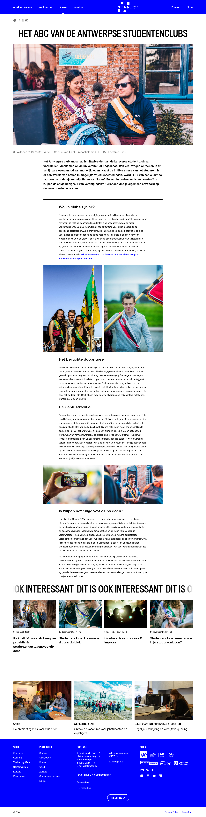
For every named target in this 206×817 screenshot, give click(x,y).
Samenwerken (20, 766)
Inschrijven (118, 797)
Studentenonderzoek (49, 776)
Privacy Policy (172, 812)
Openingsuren (116, 761)
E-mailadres (83, 782)
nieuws (63, 6)
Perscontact (19, 776)
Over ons (17, 757)
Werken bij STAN (21, 762)
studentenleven (22, 6)
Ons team (18, 753)
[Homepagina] (127, 7)
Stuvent (43, 771)
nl (188, 6)
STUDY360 (45, 757)
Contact (17, 771)
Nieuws (24, 20)
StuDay (43, 753)
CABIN (42, 766)
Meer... (42, 780)
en (191, 6)
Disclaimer (187, 812)
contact (79, 6)
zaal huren (45, 6)
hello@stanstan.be (88, 765)
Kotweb (43, 762)
